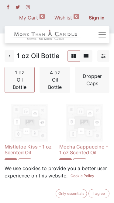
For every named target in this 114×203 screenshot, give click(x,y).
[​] (8, 7)
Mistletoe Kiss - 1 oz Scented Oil (28, 150)
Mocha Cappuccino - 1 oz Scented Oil (83, 150)
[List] (86, 56)
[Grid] (73, 56)
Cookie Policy (82, 175)
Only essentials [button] (71, 193)
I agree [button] (99, 193)
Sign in (97, 18)
